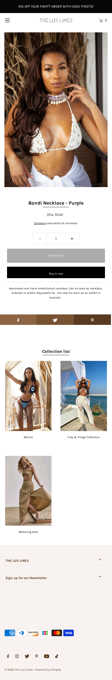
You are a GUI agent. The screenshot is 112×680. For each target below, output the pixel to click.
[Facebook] (8, 657)
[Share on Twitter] (55, 319)
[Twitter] (27, 657)
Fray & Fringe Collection (84, 437)
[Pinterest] (36, 657)
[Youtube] (46, 657)
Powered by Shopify (48, 669)
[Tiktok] (56, 657)
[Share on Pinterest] (92, 319)
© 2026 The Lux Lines (18, 669)
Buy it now (56, 273)
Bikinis (28, 437)
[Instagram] (17, 657)
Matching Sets (28, 532)
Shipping (40, 223)
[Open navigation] (15, 20)
